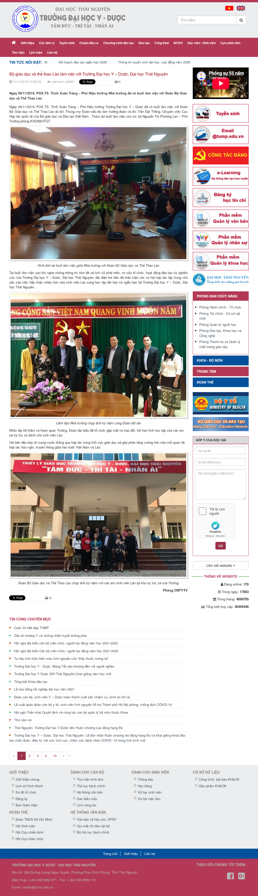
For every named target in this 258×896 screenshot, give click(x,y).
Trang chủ (110, 853)
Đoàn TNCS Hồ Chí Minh (34, 819)
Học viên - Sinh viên (201, 43)
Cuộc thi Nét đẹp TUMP (31, 627)
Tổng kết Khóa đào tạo (30, 681)
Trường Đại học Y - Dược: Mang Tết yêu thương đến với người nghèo (64, 666)
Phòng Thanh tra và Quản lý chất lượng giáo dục (219, 344)
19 (54, 755)
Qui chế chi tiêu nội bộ (93, 825)
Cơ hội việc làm (149, 798)
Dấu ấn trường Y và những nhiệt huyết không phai (50, 635)
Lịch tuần (35, 52)
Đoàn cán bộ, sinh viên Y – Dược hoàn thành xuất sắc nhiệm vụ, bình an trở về (72, 697)
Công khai (161, 43)
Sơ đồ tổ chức (26, 792)
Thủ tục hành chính (91, 785)
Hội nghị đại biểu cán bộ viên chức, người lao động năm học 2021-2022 (66, 643)
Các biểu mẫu (87, 798)
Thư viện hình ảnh (90, 779)
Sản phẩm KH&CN (212, 785)
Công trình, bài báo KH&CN (219, 779)
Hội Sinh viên (25, 825)
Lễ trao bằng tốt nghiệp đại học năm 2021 (44, 689)
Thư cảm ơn (23, 719)
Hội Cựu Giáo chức (30, 838)
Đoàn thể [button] (205, 382)
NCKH (178, 43)
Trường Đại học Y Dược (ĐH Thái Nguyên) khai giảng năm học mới (62, 673)
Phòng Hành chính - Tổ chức (220, 307)
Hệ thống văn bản (90, 792)
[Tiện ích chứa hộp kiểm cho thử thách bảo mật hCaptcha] (221, 520)
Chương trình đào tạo (118, 43)
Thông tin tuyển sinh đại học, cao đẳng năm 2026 (151, 62)
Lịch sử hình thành (29, 785)
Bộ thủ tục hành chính (93, 832)
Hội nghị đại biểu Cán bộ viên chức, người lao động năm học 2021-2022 (66, 650)
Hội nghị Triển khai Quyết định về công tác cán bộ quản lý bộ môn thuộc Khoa (71, 712)
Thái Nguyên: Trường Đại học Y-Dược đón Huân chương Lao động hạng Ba (68, 727)
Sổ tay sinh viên (150, 792)
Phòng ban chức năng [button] (217, 296)
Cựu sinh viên (230, 43)
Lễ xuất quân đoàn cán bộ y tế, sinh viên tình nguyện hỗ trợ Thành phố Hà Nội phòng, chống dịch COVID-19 (93, 704)
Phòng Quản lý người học (217, 324)
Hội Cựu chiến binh (29, 832)
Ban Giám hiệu (26, 805)
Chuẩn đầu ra (89, 43)
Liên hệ (52, 52)
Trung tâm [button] (206, 371)
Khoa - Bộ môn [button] (209, 360)
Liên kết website (219, 565)
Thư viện (18, 52)
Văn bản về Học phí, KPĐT (97, 819)
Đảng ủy (22, 798)
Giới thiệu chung (27, 779)
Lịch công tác (86, 805)
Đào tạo (144, 43)
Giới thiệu (27, 43)
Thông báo (145, 779)
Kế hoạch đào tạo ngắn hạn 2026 (80, 62)
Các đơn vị (46, 43)
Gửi (220, 545)
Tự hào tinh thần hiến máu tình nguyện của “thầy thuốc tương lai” (61, 658)
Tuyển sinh (67, 43)
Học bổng (145, 785)
